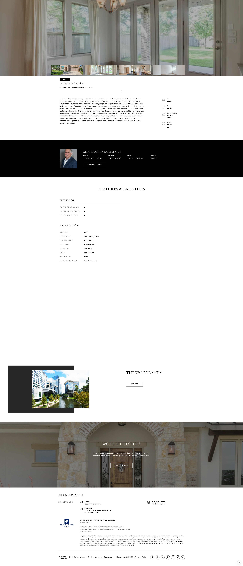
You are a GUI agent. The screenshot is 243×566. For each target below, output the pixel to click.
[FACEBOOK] (152, 557)
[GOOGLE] (178, 557)
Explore (134, 384)
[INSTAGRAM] (157, 557)
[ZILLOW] (183, 557)
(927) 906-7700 (86, 522)
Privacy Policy (141, 557)
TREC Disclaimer (86, 531)
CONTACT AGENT (94, 165)
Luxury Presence (104, 557)
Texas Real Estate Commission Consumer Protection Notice (101, 527)
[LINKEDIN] (163, 557)
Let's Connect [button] (121, 465)
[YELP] (168, 557)
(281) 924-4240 (114, 158)
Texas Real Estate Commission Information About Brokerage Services (105, 529)
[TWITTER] (173, 557)
